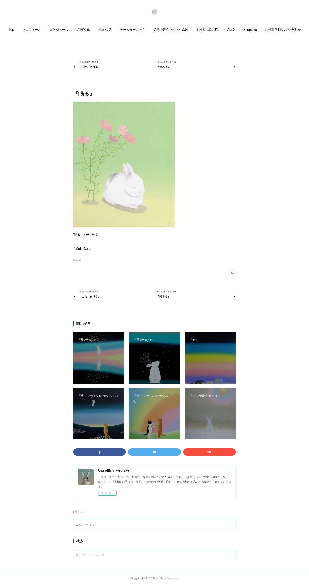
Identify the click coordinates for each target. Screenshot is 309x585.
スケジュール (58, 29)
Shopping (250, 29)
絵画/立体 (83, 29)
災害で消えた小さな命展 (170, 29)
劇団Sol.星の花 (207, 29)
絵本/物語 (105, 29)
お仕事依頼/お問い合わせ (283, 29)
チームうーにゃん (132, 29)
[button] (11, 30)
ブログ (230, 29)
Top (11, 29)
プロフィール (31, 29)
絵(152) (77, 260)
